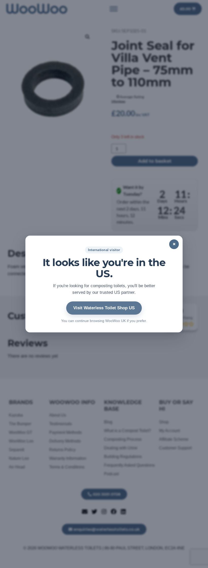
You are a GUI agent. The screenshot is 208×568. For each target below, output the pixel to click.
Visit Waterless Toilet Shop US (104, 307)
